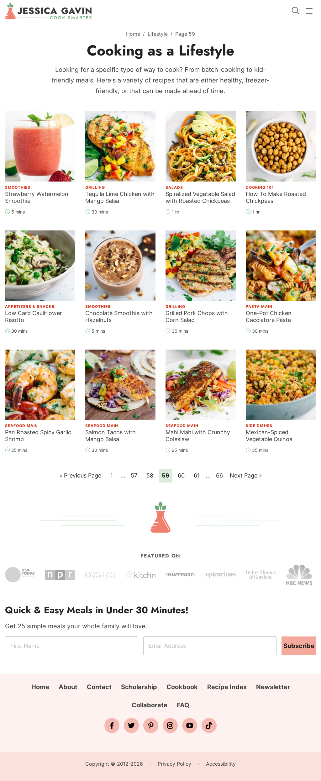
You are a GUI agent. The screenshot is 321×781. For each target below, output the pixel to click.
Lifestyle (158, 34)
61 (198, 475)
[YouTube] (189, 725)
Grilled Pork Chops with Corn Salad (197, 316)
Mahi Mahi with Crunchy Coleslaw (198, 435)
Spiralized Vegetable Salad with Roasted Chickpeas (200, 197)
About (68, 687)
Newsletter (273, 687)
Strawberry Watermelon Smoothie (36, 197)
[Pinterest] (150, 725)
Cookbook (182, 687)
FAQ (183, 705)
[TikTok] (209, 725)
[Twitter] (131, 725)
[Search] (295, 10)
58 (151, 475)
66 (221, 475)
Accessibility (221, 764)
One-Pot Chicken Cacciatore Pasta (269, 316)
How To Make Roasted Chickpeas (276, 197)
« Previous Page (80, 477)
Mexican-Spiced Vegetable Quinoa (269, 435)
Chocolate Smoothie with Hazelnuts (119, 316)
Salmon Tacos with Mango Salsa (110, 435)
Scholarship (139, 687)
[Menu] (309, 11)
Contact (99, 687)
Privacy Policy (174, 764)
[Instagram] (170, 725)
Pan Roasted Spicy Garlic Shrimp (38, 435)
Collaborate (149, 705)
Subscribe (298, 646)
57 (135, 475)
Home (133, 34)
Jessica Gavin (48, 11)
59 (166, 475)
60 (182, 475)
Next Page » (245, 477)
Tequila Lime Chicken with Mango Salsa (120, 197)
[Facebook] (111, 725)
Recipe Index (227, 687)
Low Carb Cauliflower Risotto (33, 316)
